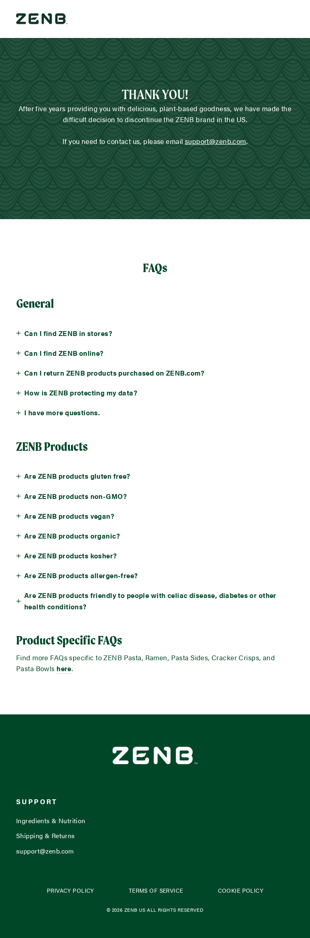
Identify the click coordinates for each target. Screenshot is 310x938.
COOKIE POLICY (241, 890)
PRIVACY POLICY (70, 890)
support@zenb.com (45, 851)
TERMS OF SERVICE (156, 890)
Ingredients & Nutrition (51, 820)
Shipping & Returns (45, 835)
